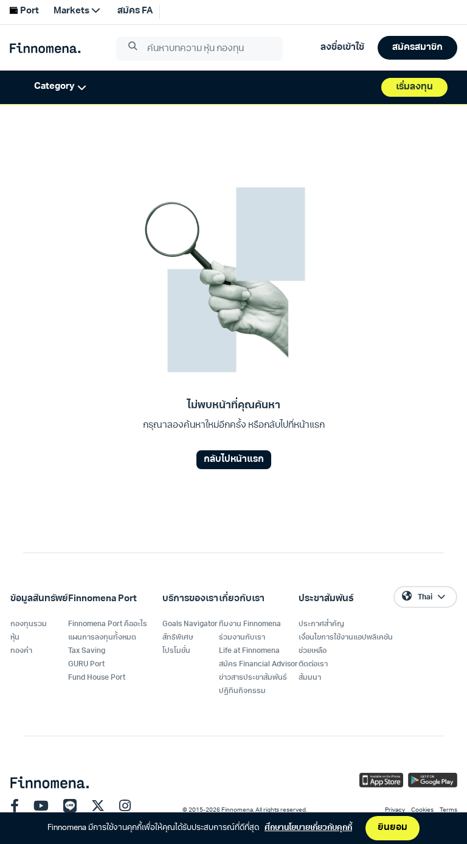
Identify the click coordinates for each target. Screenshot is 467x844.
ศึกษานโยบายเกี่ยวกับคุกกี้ (308, 828)
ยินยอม (392, 827)
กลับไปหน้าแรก (234, 459)
